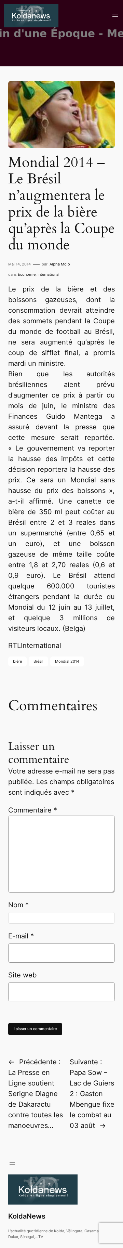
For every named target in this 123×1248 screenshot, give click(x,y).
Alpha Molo (60, 264)
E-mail (21, 936)
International (48, 274)
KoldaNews (26, 1216)
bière (17, 661)
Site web (22, 975)
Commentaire (32, 810)
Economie (27, 274)
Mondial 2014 (67, 661)
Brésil (38, 661)
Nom (18, 905)
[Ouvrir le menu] (115, 15)
